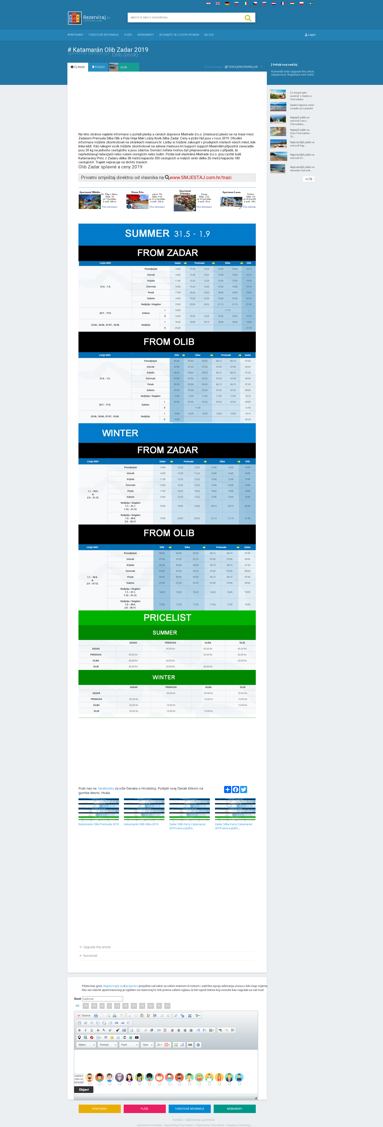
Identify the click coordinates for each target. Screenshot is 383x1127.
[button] (84, 1015)
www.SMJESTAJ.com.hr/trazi (201, 177)
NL (134, 1005)
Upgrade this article (302, 71)
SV (167, 1005)
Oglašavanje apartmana (200, 1120)
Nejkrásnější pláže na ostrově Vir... (302, 156)
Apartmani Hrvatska (149, 1125)
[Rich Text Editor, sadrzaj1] (166, 1072)
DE (94, 1005)
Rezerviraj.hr (248, 67)
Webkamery (145, 34)
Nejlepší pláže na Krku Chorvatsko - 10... (300, 133)
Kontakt (177, 1120)
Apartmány (75, 34)
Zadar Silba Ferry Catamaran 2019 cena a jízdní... (233, 826)
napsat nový (278, 74)
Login (311, 35)
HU (151, 1005)
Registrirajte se (113, 986)
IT (109, 1005)
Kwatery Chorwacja (239, 1125)
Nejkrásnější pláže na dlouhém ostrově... (302, 168)
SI (102, 1005)
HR (77, 1005)
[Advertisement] (167, 104)
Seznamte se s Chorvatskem (179, 34)
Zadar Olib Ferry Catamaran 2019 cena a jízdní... (187, 826)
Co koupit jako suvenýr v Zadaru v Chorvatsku (301, 96)
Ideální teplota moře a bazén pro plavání (302, 106)
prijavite (131, 986)
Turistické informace (103, 34)
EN (86, 1005)
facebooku (105, 788)
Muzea (209, 34)
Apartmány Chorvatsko (178, 1125)
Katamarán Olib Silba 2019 (141, 824)
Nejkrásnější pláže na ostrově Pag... (302, 143)
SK (125, 1005)
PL (159, 1005)
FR (142, 1005)
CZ (117, 1005)
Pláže (128, 34)
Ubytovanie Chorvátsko (210, 1125)
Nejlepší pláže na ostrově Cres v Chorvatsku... (299, 121)
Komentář (277, 71)
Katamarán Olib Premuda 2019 (98, 824)
